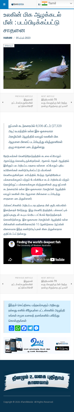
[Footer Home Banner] (37, 381)
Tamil (51, 3)
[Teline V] (17, 4)
